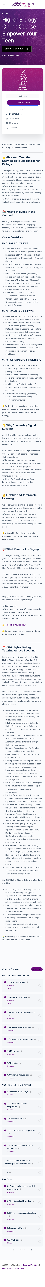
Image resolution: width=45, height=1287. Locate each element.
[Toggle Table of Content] (26, 49)
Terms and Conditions (31, 1265)
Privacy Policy (7, 1268)
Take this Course (23, 103)
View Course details (11, 56)
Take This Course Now (15, 625)
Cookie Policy (19, 1268)
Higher (5, 14)
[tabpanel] (22, 551)
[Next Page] (31, 1250)
